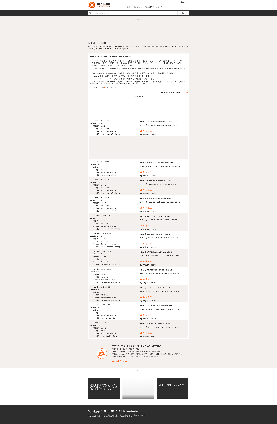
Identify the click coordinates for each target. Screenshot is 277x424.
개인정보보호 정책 (107, 411)
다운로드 (147, 131)
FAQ (161, 7)
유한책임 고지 (121, 411)
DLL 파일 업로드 (136, 7)
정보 (90, 411)
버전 (177, 92)
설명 (181, 92)
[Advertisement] (138, 30)
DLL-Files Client (132, 411)
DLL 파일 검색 (183, 13)
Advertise (96, 411)
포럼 (157, 7)
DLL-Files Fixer (94, 412)
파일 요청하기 (148, 7)
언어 (186, 92)
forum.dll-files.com (119, 361)
